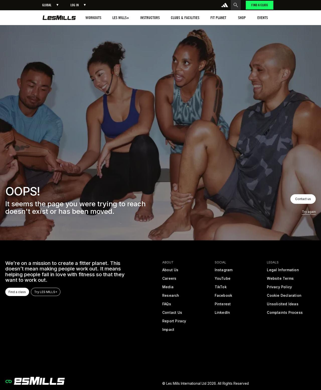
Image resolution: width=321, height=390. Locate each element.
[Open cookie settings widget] (9, 381)
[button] (50, 5)
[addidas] (225, 5)
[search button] (236, 5)
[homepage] (59, 17)
